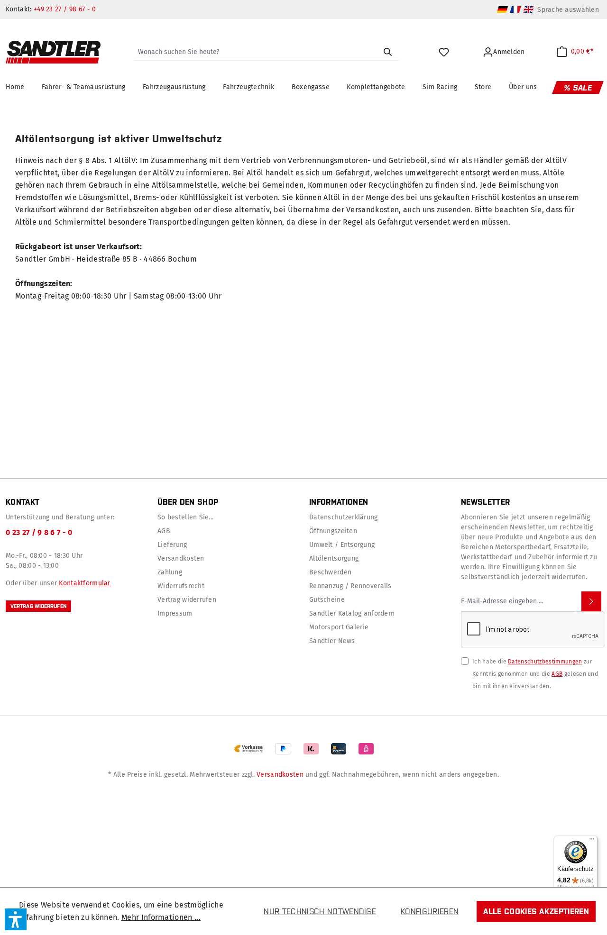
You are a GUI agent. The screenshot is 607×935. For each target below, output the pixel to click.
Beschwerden (330, 572)
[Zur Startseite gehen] (53, 52)
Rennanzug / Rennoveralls (350, 586)
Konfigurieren (430, 911)
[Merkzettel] (445, 52)
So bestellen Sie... (185, 517)
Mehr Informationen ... (161, 917)
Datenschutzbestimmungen (545, 661)
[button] (16, 919)
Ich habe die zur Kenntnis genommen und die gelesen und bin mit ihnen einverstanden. (535, 674)
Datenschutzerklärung (343, 517)
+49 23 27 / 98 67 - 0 (65, 9)
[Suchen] (387, 52)
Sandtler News (332, 641)
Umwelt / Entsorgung (342, 545)
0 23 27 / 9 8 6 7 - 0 (39, 532)
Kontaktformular (84, 583)
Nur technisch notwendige (320, 911)
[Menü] (592, 841)
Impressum (175, 613)
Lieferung (172, 545)
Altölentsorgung (334, 558)
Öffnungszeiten (333, 531)
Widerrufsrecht (180, 586)
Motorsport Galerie (338, 627)
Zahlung (169, 572)
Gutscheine (327, 600)
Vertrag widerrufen (38, 606)
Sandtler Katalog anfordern (352, 613)
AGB (163, 531)
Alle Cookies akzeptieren (536, 911)
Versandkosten (180, 558)
